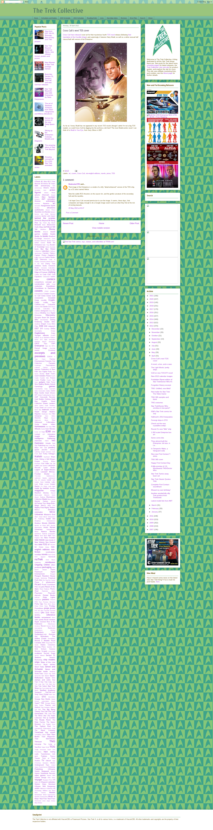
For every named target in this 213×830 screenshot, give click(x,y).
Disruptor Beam (40, 317)
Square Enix (50, 678)
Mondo (44, 523)
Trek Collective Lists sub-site (158, 67)
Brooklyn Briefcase (40, 240)
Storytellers (51, 697)
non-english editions (93, 173)
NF (49, 544)
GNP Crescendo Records (45, 397)
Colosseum (46, 276)
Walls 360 (38, 782)
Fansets (52, 363)
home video (49, 424)
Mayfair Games (41, 501)
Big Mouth (51, 223)
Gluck (53, 395)
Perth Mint (38, 580)
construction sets (42, 284)
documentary (44, 319)
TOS (113, 173)
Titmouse (38, 742)
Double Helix (49, 322)
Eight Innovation (49, 339)
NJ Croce (39, 547)
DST (37, 328)
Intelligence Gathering (45, 438)
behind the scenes (45, 218)
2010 (152, 519)
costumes (38, 286)
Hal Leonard (48, 407)
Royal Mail (49, 642)
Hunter (43, 429)
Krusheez (37, 463)
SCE (36, 649)
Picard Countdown (48, 585)
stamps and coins (43, 680)
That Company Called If (48, 707)
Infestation (51, 434)
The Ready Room (43, 720)
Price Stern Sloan (49, 604)
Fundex (37, 380)
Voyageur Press (47, 780)
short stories (49, 664)
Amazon (37, 199)
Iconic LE (38, 432)
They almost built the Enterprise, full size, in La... (160, 443)
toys (46, 751)
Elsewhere (52, 341)
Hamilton (52, 409)
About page (167, 73)
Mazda (53, 501)
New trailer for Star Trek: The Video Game (160, 393)
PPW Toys (38, 602)
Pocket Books (49, 595)
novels (103, 173)
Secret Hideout (39, 655)
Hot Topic (49, 426)
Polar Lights (49, 597)
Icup (43, 432)
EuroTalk (52, 348)
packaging (46, 567)
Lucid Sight (51, 486)
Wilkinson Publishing (46, 788)
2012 (152, 326)
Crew (43, 296)
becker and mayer (48, 216)
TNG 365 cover (157, 459)
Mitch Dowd (38, 517)
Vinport (49, 775)
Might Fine (51, 505)
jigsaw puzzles (41, 450)
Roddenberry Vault (45, 632)
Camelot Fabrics (49, 253)
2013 (152, 323)
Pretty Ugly (39, 604)
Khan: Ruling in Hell (42, 459)
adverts (37, 195)
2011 (152, 516)
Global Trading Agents (44, 395)
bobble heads (49, 234)
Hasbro (52, 412)
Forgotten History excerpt (161, 385)
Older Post (134, 223)
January (155, 512)
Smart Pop (47, 673)
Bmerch (45, 232)
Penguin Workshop (41, 578)
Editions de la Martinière (42, 337)
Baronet (52, 214)
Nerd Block (43, 535)
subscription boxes (48, 701)
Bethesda (38, 220)
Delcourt (37, 313)
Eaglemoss (40, 333)
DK (48, 317)
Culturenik (51, 304)
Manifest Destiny (42, 493)
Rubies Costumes (48, 645)
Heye (46, 418)
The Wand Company (45, 730)
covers (73, 173)
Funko (42, 380)
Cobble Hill (38, 274)
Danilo (45, 307)
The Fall (44, 711)
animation (51, 199)
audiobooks (39, 210)
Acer (45, 190)
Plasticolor (45, 591)
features (37, 369)
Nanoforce (38, 533)
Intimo (47, 440)
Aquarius (46, 203)
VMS (53, 775)
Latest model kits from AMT (161, 501)
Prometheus (39, 608)
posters (45, 599)
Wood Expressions (49, 794)
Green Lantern (49, 403)
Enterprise (39, 346)
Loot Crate (39, 484)
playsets (38, 595)
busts (37, 249)
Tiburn (44, 734)
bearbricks (38, 216)
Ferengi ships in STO (159, 420)
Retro (53, 617)
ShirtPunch (38, 664)
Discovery (50, 315)
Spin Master (45, 675)
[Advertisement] (119, 151)
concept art (50, 282)
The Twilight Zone (48, 724)
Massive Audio (49, 495)
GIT (36, 395)
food (47, 374)
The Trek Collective (58, 11)
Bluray (52, 229)
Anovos (37, 201)
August (155, 342)
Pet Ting (45, 580)
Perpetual (51, 578)
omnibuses (50, 562)
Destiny (43, 313)
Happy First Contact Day (160, 463)
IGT (44, 434)
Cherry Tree (50, 264)
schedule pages (153, 65)
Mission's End (49, 514)
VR (54, 780)
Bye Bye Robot (48, 249)
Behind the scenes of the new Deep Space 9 (49, 122)
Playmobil (51, 593)
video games (40, 775)
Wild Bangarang (49, 786)
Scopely (44, 651)
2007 (152, 529)
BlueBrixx (43, 229)
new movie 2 (50, 540)
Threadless (38, 734)
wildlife (37, 788)
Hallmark (45, 410)
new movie (39, 540)
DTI (41, 329)
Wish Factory (40, 792)
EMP (53, 343)
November (156, 332)
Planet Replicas (44, 589)
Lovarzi (46, 484)
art (70, 173)
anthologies (50, 201)
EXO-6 (49, 357)
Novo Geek (51, 554)
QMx (42, 613)
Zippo (48, 801)
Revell (46, 620)
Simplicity (52, 671)
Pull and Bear (39, 610)
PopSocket (38, 599)
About (150, 18)
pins (42, 587)
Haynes (38, 414)
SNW (53, 673)
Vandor (37, 771)
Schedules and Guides (49, 18)
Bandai (47, 212)
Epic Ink (48, 346)
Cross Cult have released (72, 35)
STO (44, 697)
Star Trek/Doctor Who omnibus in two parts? (160, 407)
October (155, 336)
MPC (48, 525)
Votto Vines (51, 777)
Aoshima (37, 203)
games (52, 386)
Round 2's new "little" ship (161, 429)
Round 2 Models (42, 641)
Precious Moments (49, 602)
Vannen (53, 771)
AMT (43, 199)
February (155, 508)
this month (50, 732)
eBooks (46, 335)
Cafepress (38, 251)
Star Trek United (44, 688)
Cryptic (51, 300)
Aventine (38, 212)
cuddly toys (49, 302)
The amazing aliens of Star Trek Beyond (50, 147)
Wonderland (38, 794)
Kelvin (38, 456)
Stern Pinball (43, 694)
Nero (49, 536)
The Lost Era (49, 714)
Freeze (52, 378)
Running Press (40, 647)
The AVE (38, 709)
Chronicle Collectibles (48, 268)
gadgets (42, 382)
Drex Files (133, 18)
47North (37, 181)
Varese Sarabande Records (45, 773)
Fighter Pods (47, 372)
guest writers (39, 405)
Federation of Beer (48, 369)
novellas (38, 554)
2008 (152, 526)
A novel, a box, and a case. (161, 364)
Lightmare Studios (41, 478)
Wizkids (52, 792)
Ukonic (52, 763)
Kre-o (53, 461)
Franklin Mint (44, 378)
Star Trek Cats (46, 682)
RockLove (51, 628)
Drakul (49, 324)
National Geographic (48, 533)
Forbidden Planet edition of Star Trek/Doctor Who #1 (161, 381)
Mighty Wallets (49, 507)
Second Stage (49, 653)
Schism (43, 649)
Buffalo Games (40, 242)
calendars (45, 251)
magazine (39, 490)
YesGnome (38, 801)
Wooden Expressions (41, 796)
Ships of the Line (48, 662)
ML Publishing (39, 519)
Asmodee (37, 205)
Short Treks (39, 667)
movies (51, 523)
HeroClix (38, 418)
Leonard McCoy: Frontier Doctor (45, 473)
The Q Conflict (49, 718)
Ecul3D (53, 335)
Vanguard (45, 771)
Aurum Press (50, 210)
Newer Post (68, 223)
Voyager (38, 780)
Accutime (37, 190)
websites (51, 782)
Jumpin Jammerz (46, 452)
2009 (152, 523)
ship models (49, 660)
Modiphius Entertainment (45, 521)
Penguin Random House (45, 576)
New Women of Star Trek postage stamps (50, 65)
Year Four (51, 799)
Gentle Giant (44, 393)
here (158, 582)
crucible (43, 300)
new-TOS (42, 544)
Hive (53, 420)
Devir (48, 313)
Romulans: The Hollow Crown (45, 637)
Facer (43, 359)
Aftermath (45, 195)
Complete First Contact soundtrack (160, 486)
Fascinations (50, 365)
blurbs (37, 231)
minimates (39, 512)
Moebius (38, 523)
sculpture (38, 653)
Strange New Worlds (42, 699)
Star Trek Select (41, 686)
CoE (49, 274)
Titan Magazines (48, 737)
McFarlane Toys (40, 503)
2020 (152, 299)
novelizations (50, 552)
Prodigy (52, 606)
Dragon (43, 324)
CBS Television (41, 259)
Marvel (53, 493)
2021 (152, 296)
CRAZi (46, 291)
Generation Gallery (44, 391)
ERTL (53, 346)
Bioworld (38, 225)
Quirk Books (50, 613)
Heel (50, 414)
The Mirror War (40, 716)
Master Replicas (40, 497)
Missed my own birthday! (160, 490)
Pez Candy (51, 580)
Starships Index (112, 18)
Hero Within (50, 416)
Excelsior (51, 350)
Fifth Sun (38, 372)
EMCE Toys (41, 343)
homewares (40, 426)
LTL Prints (44, 486)
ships (37, 662)
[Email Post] (76, 171)
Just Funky (43, 454)
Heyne (53, 418)
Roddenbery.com (41, 634)
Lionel (49, 480)
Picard (38, 584)
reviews (52, 620)
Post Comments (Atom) (106, 236)
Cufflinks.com (39, 304)
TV (43, 760)
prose (109, 173)
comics (51, 279)
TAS (42, 703)
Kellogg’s (52, 454)
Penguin (52, 574)
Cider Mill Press (40, 270)
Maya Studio (51, 499)
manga (52, 491)
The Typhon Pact (43, 726)
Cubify (37, 302)
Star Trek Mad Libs (48, 684)
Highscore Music (41, 420)
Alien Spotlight (48, 197)
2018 (152, 306)
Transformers (45, 754)
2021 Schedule (78, 18)
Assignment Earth (48, 206)
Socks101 (38, 675)
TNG (52, 741)
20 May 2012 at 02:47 (76, 208)
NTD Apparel (40, 557)
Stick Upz (52, 694)
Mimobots (51, 510)
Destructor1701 (74, 184)
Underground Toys (42, 765)
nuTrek (39, 559)
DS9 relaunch (49, 326)
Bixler (44, 225)
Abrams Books (49, 188)
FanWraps (38, 365)
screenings (51, 651)
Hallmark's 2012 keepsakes (162, 417)
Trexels (37, 758)
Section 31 (50, 655)
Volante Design (40, 777)
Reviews (124, 18)
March (154, 505)
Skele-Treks (39, 674)
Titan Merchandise (45, 739)
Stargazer (38, 692)
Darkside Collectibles (42, 308)
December (156, 329)
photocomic (50, 582)
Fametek (48, 361)
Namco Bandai (48, 531)
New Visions (39, 542)
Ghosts (52, 393)
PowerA (52, 599)
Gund (41, 407)
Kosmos (45, 461)
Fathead (37, 367)
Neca (37, 536)
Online (47, 565)
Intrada (48, 443)
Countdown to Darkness (45, 288)
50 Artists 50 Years (48, 184)
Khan (53, 457)
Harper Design (41, 412)
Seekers (38, 657)
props (46, 608)
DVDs (53, 329)
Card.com (41, 257)
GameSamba (39, 389)
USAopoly (51, 769)
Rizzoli (43, 626)
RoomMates (51, 638)
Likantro (43, 480)
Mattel (44, 499)
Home (101, 223)
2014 (152, 319)
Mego (37, 505)
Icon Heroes (50, 429)
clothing (51, 272)
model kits (50, 519)
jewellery (51, 447)
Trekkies (44, 756)
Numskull (51, 557)
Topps (43, 747)
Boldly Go (38, 236)
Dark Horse (51, 306)
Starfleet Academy (47, 690)
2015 (152, 316)
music (46, 527)
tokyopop (38, 744)
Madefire (52, 488)
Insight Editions (45, 436)
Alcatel (53, 195)
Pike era (38, 587)
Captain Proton (40, 255)
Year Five (43, 799)
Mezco (43, 505)
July (153, 346)
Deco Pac (52, 311)
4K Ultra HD (45, 181)
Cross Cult (81, 173)
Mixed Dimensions (49, 517)
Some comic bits (157, 438)
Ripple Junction (40, 622)
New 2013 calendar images (161, 376)
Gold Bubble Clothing (43, 399)
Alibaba (37, 197)
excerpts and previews (45, 354)
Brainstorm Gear (49, 238)
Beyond (45, 220)
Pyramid (46, 610)
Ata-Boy (37, 208)
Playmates (38, 593)
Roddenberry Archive (45, 630)
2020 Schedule (65, 18)
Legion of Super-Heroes (45, 470)
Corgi (53, 284)
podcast (37, 597)
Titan (48, 734)
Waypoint (44, 782)
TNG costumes (157, 403)
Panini (53, 569)
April (154, 356)
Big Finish (43, 223)
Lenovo (37, 472)
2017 (152, 309)
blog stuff (43, 227)
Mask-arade (38, 495)
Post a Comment (72, 213)
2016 (152, 312)
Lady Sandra (43, 465)
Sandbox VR (51, 647)
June (154, 349)
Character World (45, 261)
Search (142, 18)
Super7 (37, 703)
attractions (51, 208)
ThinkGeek (39, 732)
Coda (44, 274)
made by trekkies (42, 488)
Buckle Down (51, 240)
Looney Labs (50, 482)
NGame (52, 544)
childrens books (41, 266)
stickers (37, 697)
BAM (43, 212)
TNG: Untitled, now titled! (161, 388)
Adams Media (49, 192)
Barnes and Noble (41, 214)
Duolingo (46, 328)
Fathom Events (49, 367)
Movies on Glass (40, 525)
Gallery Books (43, 384)
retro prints (39, 620)
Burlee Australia (50, 247)
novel (111, 35)
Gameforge (39, 386)
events (37, 350)
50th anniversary (42, 186)
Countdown (50, 286)
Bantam (53, 212)
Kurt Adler (45, 463)
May (153, 352)
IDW (48, 431)
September (156, 339)
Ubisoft (48, 761)
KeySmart (47, 457)
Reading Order (92, 18)
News (36, 18)
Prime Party (44, 606)
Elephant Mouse (40, 341)
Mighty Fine (39, 507)
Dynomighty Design (45, 331)
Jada (45, 447)
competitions (39, 282)
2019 (152, 302)
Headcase (45, 414)
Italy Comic (49, 445)
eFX (41, 339)
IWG (41, 447)
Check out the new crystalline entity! (158, 425)
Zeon (43, 801)
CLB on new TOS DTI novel (162, 373)
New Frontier (49, 538)
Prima (36, 606)
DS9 (41, 326)
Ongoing (38, 565)
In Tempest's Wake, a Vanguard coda (159, 450)
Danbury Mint (39, 306)
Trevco (52, 756)
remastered (46, 617)
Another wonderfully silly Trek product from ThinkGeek (160, 495)
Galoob (52, 384)
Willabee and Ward (49, 790)
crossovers (39, 298)
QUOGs (37, 615)
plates (53, 591)
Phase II (39, 582)
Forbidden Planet (44, 376)
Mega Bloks (51, 503)
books (45, 236)
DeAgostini (44, 311)
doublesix (37, 324)
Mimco (37, 510)
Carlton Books (50, 257)
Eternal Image (41, 348)
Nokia (47, 547)
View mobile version (101, 228)
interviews (38, 441)
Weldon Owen (40, 784)
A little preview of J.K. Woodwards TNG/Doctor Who (161, 468)
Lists (102, 18)
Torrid (47, 747)
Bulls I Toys (46, 245)
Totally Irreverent (40, 749)
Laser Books (49, 468)
